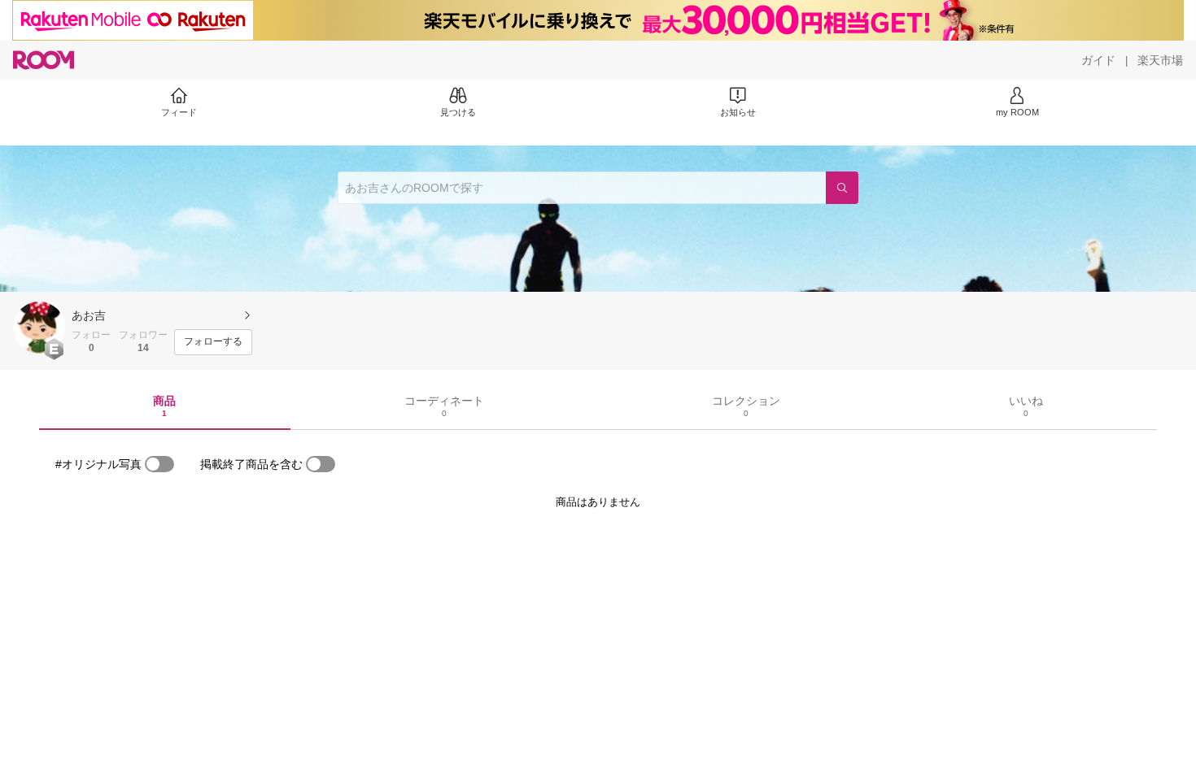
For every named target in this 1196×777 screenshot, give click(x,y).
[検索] (842, 187)
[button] (39, 328)
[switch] (159, 464)
